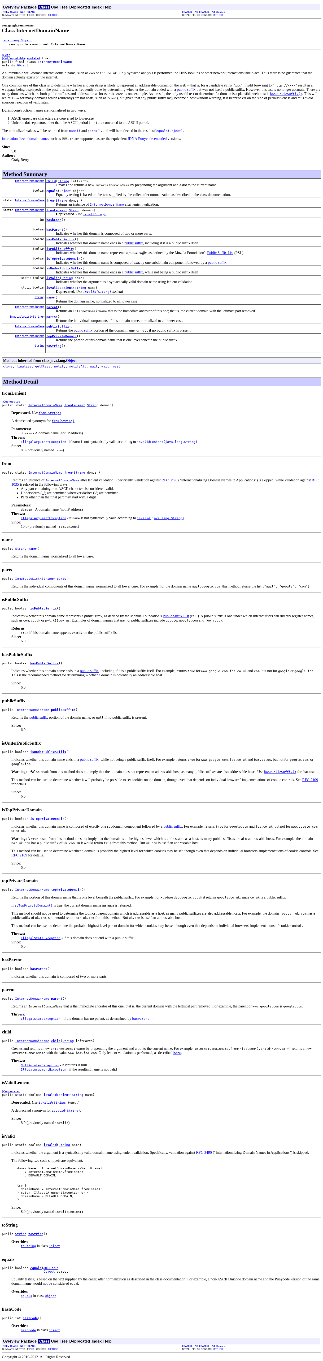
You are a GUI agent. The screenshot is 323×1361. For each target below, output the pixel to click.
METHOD (53, 15)
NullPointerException (40, 1065)
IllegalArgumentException (43, 442)
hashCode (53, 220)
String (63, 181)
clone (8, 366)
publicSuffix (57, 326)
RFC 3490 (169, 480)
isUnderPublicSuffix (64, 268)
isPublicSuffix (59, 249)
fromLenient (56, 210)
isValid (53, 278)
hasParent (54, 229)
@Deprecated (11, 401)
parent (52, 307)
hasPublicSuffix (60, 239)
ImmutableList (20, 316)
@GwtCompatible (13, 58)
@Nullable (51, 1268)
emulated (33, 58)
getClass (42, 366)
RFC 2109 (310, 780)
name (50, 297)
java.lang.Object (17, 40)
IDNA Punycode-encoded (147, 139)
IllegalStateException (41, 938)
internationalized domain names (25, 139)
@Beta (6, 55)
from (50, 200)
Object (22, 65)
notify (59, 366)
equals (52, 191)
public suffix (186, 89)
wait (94, 366)
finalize (23, 366)
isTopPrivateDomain (63, 258)
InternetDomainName (29, 181)
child (51, 181)
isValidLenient (59, 287)
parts (51, 317)
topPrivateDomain (61, 336)
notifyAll (77, 366)
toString (53, 346)
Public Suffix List (220, 253)
